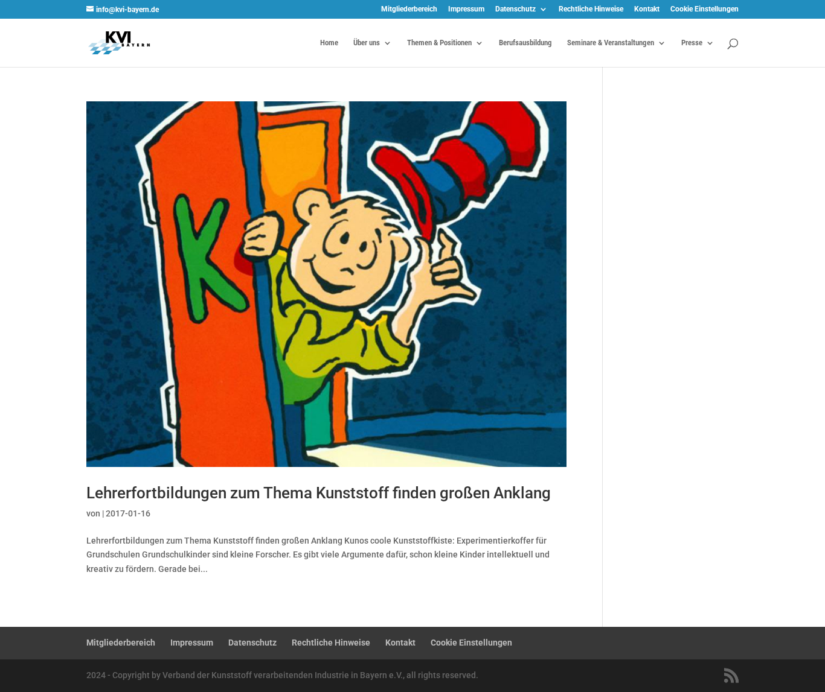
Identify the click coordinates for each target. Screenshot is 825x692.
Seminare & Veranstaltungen (610, 43)
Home (329, 43)
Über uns (366, 43)
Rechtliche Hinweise (591, 9)
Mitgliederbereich (409, 9)
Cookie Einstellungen (704, 9)
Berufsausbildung (525, 43)
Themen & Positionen (439, 43)
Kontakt (647, 9)
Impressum (466, 9)
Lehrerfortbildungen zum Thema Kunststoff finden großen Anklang (318, 493)
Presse (691, 43)
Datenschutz (515, 9)
